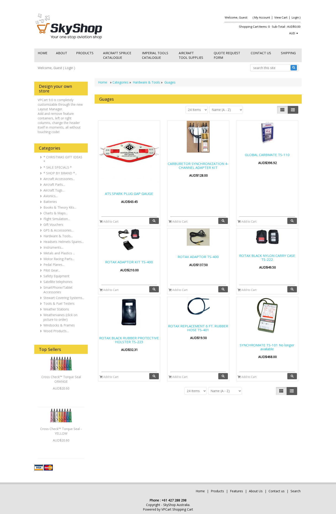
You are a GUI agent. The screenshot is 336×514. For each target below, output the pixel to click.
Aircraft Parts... (54, 184)
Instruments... (53, 247)
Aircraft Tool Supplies (191, 55)
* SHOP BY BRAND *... (60, 173)
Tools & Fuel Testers (59, 303)
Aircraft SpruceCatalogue (117, 55)
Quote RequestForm (227, 55)
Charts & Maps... (55, 213)
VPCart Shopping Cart (177, 509)
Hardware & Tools (146, 82)
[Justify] (293, 110)
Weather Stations (56, 309)
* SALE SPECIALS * (57, 167)
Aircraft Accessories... (59, 179)
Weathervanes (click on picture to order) (60, 317)
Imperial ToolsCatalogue (155, 55)
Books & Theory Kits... (59, 207)
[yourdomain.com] (99, 26)
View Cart (280, 17)
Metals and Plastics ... (59, 253)
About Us (256, 491)
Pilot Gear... (51, 270)
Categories (120, 82)
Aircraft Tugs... (53, 190)
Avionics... (50, 196)
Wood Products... (56, 331)
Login (295, 17)
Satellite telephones (57, 282)
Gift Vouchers (53, 224)
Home (42, 53)
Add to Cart (110, 221)
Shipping (288, 53)
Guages (170, 82)
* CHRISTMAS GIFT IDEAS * (62, 159)
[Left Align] (282, 110)
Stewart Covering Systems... (63, 298)
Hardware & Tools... (58, 236)
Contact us (261, 53)
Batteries (50, 201)
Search (296, 491)
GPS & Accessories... (58, 230)
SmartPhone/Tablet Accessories (57, 289)
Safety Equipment (56, 276)
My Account (262, 17)
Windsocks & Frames (59, 325)
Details (61, 396)
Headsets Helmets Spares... (63, 242)
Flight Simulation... (56, 219)
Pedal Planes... (53, 264)
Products (84, 53)
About (61, 53)
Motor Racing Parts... (58, 259)
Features (237, 491)
